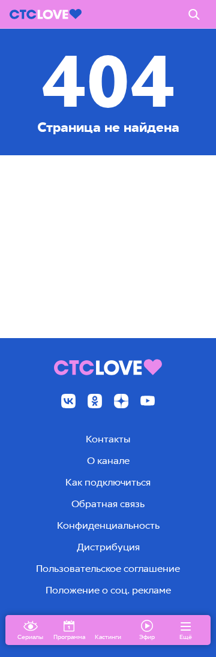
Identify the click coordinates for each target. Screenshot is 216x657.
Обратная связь (108, 504)
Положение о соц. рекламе (108, 590)
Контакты (108, 439)
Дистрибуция (108, 547)
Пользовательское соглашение (108, 568)
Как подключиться (108, 482)
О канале (108, 460)
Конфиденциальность (108, 525)
